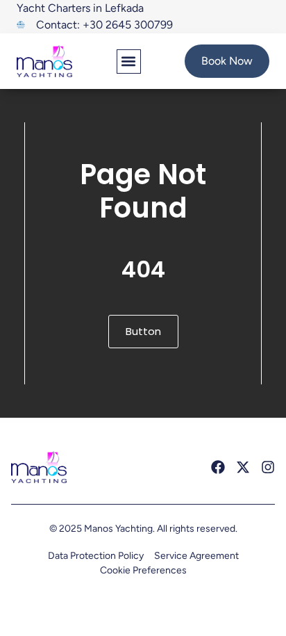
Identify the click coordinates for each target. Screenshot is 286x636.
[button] (129, 61)
